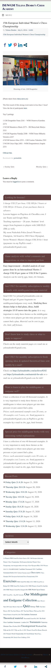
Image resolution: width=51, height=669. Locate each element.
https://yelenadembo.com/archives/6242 (30, 370)
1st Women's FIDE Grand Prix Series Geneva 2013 (16, 558)
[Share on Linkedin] (20, 45)
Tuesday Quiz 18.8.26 (14, 496)
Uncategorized (28, 625)
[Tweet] (10, 45)
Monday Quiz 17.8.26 (14, 501)
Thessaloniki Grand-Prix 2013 (31, 618)
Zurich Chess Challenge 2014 (22, 637)
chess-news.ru (22, 99)
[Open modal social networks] (25, 45)
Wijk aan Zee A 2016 (20, 630)
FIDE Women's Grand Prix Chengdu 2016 (17, 590)
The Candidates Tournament (29, 614)
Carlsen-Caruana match (24, 573)
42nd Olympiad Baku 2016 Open (19, 565)
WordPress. (25, 658)
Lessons (21, 595)
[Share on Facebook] (5, 45)
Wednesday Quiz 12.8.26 (16, 526)
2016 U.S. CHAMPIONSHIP (11, 569)
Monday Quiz (42, 167)
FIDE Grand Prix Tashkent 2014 (19, 586)
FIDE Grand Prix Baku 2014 (25, 582)
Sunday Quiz (8, 167)
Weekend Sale (41, 626)
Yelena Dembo (10, 30)
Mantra (45, 655)
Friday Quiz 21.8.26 (14, 482)
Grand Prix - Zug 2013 (12, 595)
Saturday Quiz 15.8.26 (15, 511)
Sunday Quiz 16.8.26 (14, 506)
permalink (17, 158)
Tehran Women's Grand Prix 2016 (12, 614)
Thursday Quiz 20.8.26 (15, 487)
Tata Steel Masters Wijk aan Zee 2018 (34, 611)
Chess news (35, 572)
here (25, 108)
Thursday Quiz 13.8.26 (15, 521)
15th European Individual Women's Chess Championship (24, 34)
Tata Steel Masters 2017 (17, 611)
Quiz (26, 605)
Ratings (32, 606)
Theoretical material (13, 618)
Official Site (7, 153)
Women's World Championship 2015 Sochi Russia (20, 634)
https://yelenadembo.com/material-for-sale (25, 374)
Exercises (9, 581)
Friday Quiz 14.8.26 (14, 516)
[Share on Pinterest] (15, 45)
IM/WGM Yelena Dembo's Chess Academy (23, 7)
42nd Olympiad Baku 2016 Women (38, 565)
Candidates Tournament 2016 (27, 569)
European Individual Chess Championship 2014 (25, 576)
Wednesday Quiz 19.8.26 (16, 491)
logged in (16, 182)
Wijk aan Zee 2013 (8, 630)
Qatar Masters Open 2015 (16, 607)
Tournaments (35, 621)
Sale (37, 606)
